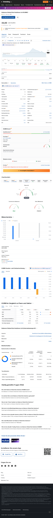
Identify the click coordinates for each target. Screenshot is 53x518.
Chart (9, 34)
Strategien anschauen (46, 29)
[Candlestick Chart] (3, 40)
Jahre (3, 271)
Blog (2, 472)
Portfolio (3, 477)
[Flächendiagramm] (5, 40)
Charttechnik (6, 177)
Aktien (2, 4)
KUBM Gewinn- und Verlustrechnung (13, 268)
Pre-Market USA (29, 4)
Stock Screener (9, 4)
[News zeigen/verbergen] (31, 40)
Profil (8, 37)
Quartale (8, 271)
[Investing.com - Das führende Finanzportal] (7, 2)
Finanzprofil (16, 34)
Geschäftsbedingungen (6, 509)
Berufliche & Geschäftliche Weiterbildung (41, 333)
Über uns (29, 472)
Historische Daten (17, 37)
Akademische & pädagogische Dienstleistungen (40, 336)
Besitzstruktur (6, 345)
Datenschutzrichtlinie (17, 509)
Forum (28, 34)
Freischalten (20, 323)
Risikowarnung (25, 509)
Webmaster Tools (5, 480)
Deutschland (17, 4)
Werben (29, 475)
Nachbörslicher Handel (39, 4)
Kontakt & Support (31, 477)
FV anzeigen (47, 69)
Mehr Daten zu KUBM (46, 82)
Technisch (23, 34)
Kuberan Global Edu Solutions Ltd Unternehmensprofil (19, 328)
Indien (50, 341)
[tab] (6, 181)
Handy (2, 475)
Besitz (11, 37)
